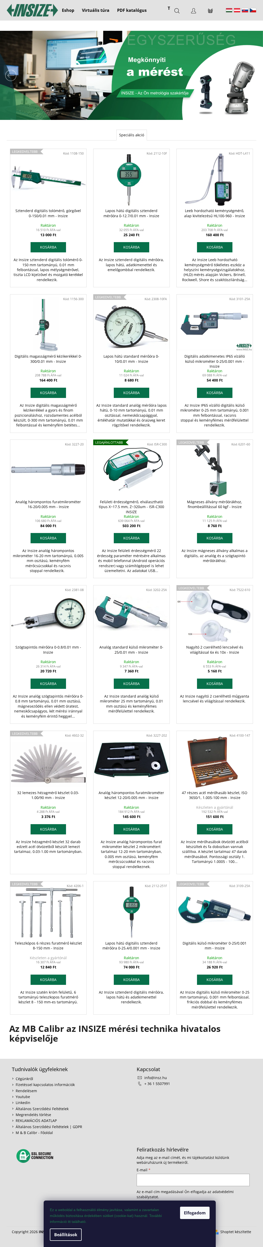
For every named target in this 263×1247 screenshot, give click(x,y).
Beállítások (65, 1235)
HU (229, 10)
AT (237, 10)
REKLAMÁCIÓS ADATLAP (36, 1120)
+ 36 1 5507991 (157, 1083)
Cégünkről (24, 1078)
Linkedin (23, 1102)
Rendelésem (26, 1090)
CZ (253, 10)
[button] (20, 75)
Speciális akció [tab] (131, 134)
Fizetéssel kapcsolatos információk (45, 1084)
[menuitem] (68, 10)
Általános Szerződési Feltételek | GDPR (49, 1126)
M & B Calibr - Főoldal (34, 1132)
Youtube (23, 1096)
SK (245, 10)
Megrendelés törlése (33, 1114)
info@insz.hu (155, 1077)
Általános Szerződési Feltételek (42, 1108)
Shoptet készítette (235, 1231)
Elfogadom (195, 1213)
